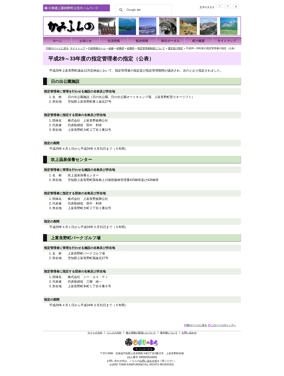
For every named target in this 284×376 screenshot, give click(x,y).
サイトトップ (77, 48)
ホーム (57, 40)
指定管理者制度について (151, 48)
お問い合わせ (189, 332)
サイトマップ (227, 40)
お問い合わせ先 (148, 360)
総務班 (130, 48)
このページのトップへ (223, 325)
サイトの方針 (95, 332)
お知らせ (85, 40)
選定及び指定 (175, 48)
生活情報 (114, 40)
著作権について (169, 332)
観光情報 (142, 40)
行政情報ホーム (97, 48)
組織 (111, 48)
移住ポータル (170, 40)
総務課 (120, 48)
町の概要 (198, 40)
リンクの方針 (114, 332)
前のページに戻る (58, 48)
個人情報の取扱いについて (141, 332)
